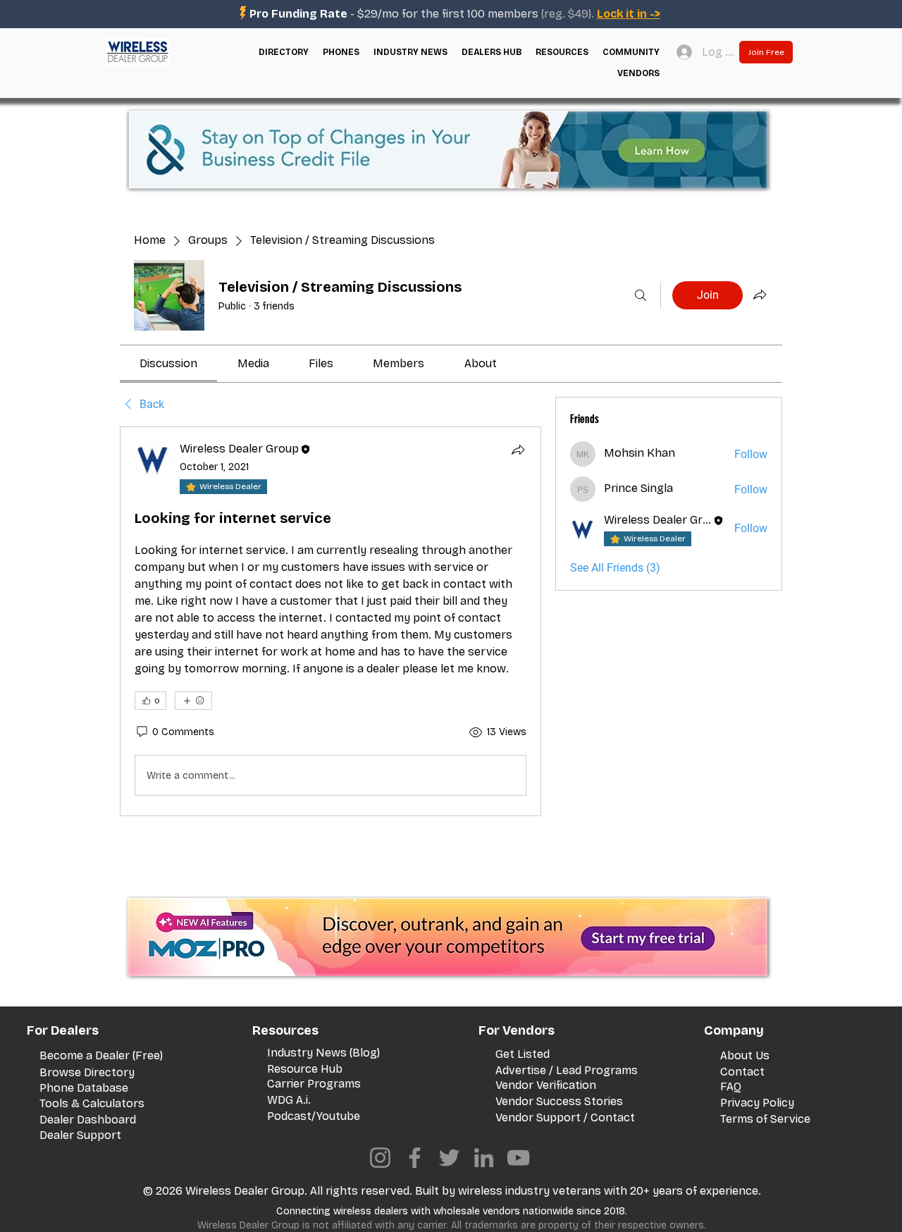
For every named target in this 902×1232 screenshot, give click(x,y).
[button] (283, 52)
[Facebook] (414, 1157)
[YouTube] (518, 1157)
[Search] (640, 295)
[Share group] (759, 294)
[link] (168, 363)
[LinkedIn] (484, 1157)
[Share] (517, 449)
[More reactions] (193, 700)
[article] (330, 621)
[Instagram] (380, 1157)
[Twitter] (449, 1157)
